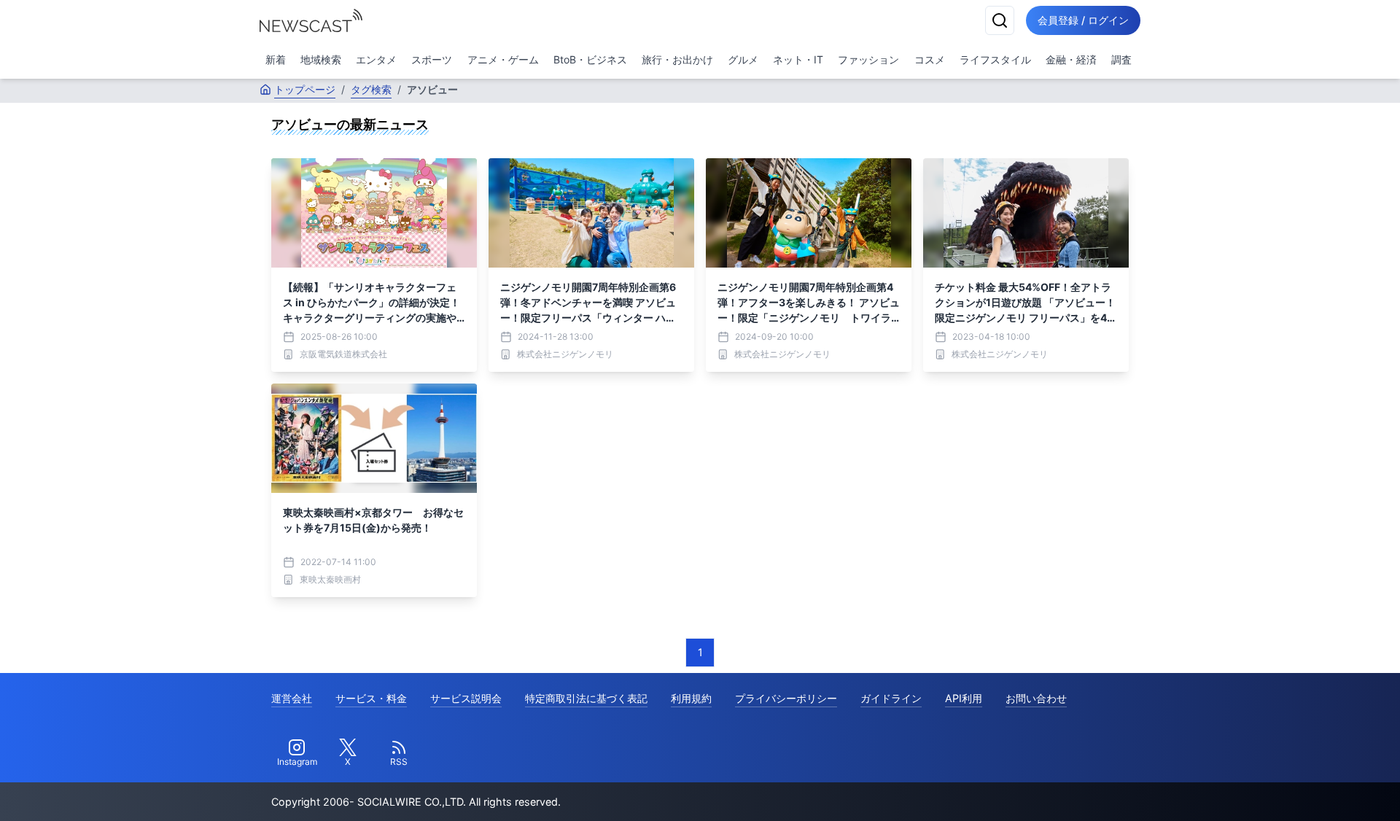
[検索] (999, 20)
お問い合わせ (1036, 698)
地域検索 (320, 59)
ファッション (868, 59)
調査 (1121, 59)
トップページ (304, 89)
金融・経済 (1071, 59)
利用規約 (691, 698)
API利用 (963, 698)
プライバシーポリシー (786, 698)
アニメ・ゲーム (503, 59)
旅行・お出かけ (677, 59)
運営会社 (291, 698)
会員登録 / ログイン (1083, 20)
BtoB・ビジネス (590, 59)
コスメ (929, 59)
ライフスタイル (995, 59)
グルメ (743, 59)
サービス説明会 (466, 698)
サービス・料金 (371, 698)
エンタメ (376, 59)
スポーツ (431, 59)
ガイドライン (891, 698)
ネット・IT (798, 59)
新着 (275, 59)
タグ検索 (371, 89)
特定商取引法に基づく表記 (586, 698)
